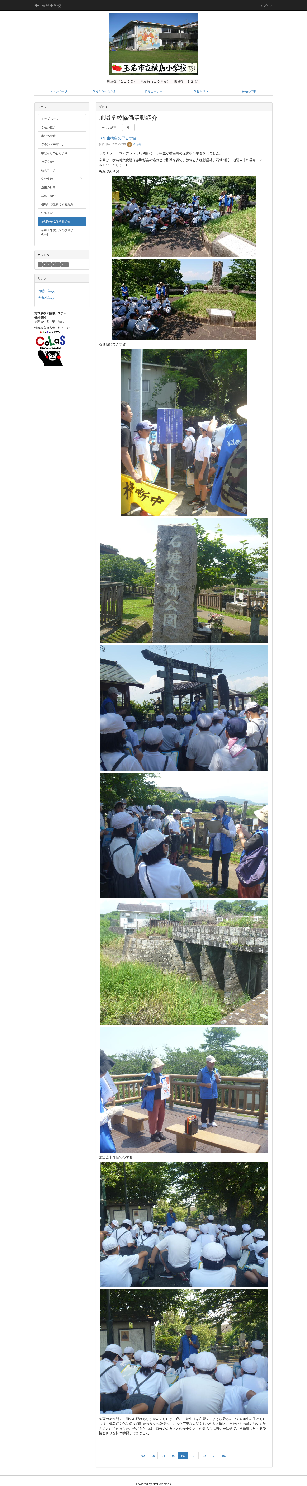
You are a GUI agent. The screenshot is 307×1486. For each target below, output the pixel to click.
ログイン (267, 5)
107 (224, 1455)
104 (193, 1455)
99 (143, 1455)
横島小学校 (51, 5)
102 (172, 1455)
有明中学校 (46, 290)
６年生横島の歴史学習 (118, 138)
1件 (127, 127)
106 (213, 1455)
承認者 (136, 144)
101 (162, 1455)
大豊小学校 (46, 297)
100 (152, 1455)
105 (203, 1455)
